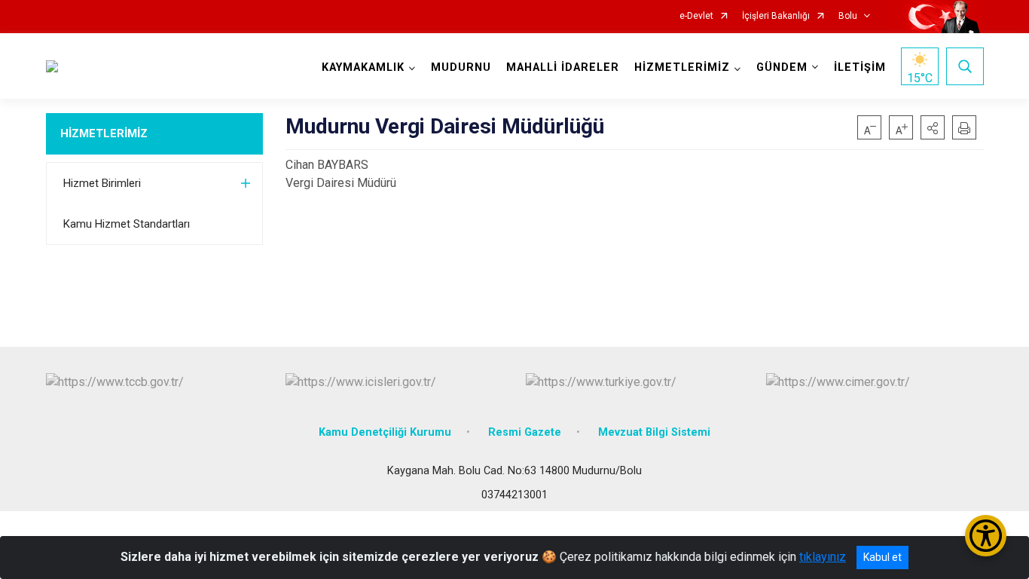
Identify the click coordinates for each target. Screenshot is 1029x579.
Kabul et (882, 557)
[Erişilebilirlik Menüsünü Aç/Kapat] (985, 535)
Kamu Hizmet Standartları (126, 224)
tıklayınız (822, 557)
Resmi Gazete (524, 432)
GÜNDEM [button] (782, 67)
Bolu (847, 16)
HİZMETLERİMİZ (104, 133)
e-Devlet (696, 16)
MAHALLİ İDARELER (562, 67)
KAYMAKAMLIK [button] (363, 67)
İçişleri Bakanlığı (776, 16)
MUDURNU (461, 67)
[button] (933, 127)
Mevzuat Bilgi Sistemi (654, 432)
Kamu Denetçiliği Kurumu (385, 432)
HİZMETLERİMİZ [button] (682, 67)
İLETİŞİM (860, 67)
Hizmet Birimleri (102, 183)
